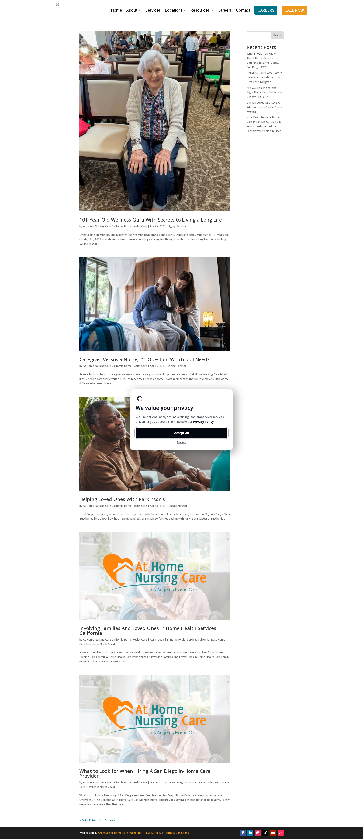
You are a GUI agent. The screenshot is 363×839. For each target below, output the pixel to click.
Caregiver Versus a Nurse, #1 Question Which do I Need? (144, 359)
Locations (173, 10)
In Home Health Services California (188, 639)
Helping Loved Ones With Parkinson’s (122, 499)
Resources (200, 10)
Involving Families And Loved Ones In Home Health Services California (147, 630)
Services (153, 10)
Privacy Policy (152, 832)
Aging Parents (177, 226)
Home (116, 10)
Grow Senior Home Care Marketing (119, 832)
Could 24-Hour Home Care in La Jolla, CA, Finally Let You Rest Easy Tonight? (264, 77)
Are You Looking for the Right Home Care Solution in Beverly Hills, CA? (264, 92)
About (131, 10)
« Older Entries (88, 820)
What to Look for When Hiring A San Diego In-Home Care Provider (144, 773)
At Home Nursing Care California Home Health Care (115, 226)
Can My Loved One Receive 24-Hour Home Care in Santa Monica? (264, 107)
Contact (243, 10)
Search (277, 35)
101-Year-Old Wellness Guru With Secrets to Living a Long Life (150, 219)
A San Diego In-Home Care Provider (191, 782)
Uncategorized (177, 505)
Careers (225, 10)
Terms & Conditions (176, 832)
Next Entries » (106, 820)
